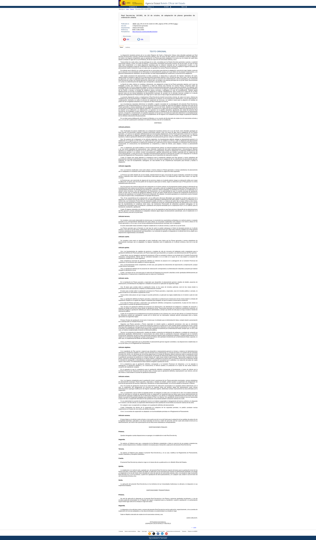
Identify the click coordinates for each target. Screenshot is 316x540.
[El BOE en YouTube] (166, 534)
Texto (121, 47)
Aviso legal (144, 531)
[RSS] (149, 534)
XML (142, 39)
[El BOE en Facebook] (158, 534)
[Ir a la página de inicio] (165, 3)
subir (194, 527)
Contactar (121, 531)
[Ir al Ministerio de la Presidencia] (131, 3)
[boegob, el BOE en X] (153, 534)
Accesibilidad (151, 531)
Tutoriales (184, 531)
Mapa (139, 531)
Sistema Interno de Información (173, 531)
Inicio (127, 9)
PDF (127, 39)
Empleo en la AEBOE (192, 531)
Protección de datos (160, 531)
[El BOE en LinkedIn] (162, 534)
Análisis (127, 47)
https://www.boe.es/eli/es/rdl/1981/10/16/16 (144, 31)
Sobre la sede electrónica (130, 531)
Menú (183, 7)
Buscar (132, 9)
